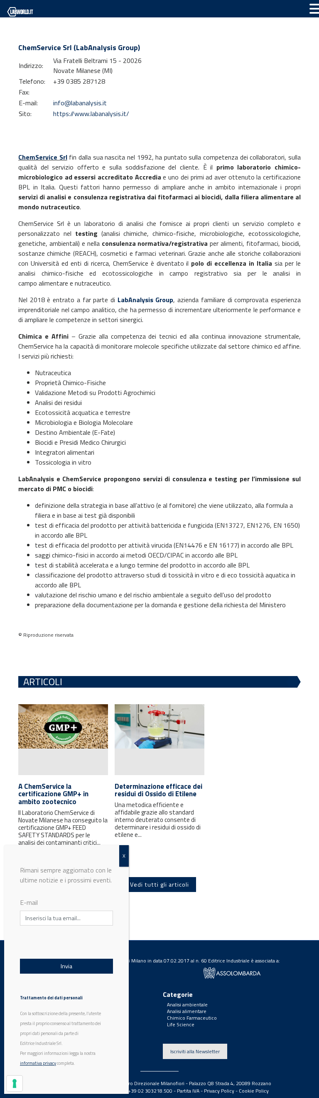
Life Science (180, 1024)
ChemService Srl (42, 157)
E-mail (29, 902)
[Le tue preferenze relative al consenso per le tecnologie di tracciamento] (14, 1083)
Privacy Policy (219, 1091)
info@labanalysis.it (80, 103)
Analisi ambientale (187, 1004)
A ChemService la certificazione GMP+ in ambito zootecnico (53, 794)
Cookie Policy (254, 1091)
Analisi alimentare (186, 1011)
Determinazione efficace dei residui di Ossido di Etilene (158, 790)
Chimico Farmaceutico (192, 1018)
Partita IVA (188, 1091)
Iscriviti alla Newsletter (195, 1051)
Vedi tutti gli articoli (159, 884)
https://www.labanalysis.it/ (91, 114)
